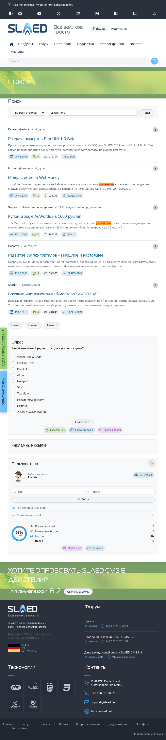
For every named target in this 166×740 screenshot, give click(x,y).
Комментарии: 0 (84, 430)
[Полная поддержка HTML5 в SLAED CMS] (49, 687)
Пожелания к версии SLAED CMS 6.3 (109, 637)
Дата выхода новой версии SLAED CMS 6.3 (113, 652)
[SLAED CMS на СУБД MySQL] (32, 687)
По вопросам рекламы (148, 734)
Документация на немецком (116, 13)
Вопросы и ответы (88, 724)
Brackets (22, 369)
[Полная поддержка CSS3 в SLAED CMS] (66, 687)
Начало (33, 325)
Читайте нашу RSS (96, 13)
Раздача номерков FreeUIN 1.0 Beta (42, 138)
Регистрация (119, 29)
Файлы (63, 724)
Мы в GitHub (20, 13)
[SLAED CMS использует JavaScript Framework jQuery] (15, 704)
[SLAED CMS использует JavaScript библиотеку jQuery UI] (32, 704)
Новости (136, 44)
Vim (19, 387)
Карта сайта (20, 728)
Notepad (22, 381)
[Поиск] (154, 61)
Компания (18, 51)
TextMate (23, 393)
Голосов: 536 (57, 430)
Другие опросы (112, 430)
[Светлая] (10, 13)
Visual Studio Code (29, 356)
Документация (118, 724)
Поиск (146, 112)
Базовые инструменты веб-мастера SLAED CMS (53, 294)
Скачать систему (78, 591)
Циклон (89, 621)
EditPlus (22, 405)
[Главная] (11, 44)
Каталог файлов (112, 44)
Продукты (25, 44)
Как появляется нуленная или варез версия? (42, 4)
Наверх (52, 325)
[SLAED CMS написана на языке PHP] (15, 687)
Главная (8, 724)
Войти (85, 499)
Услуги (44, 44)
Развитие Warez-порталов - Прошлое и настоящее (55, 255)
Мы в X (58, 13)
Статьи (12, 284)
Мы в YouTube (39, 13)
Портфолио (143, 724)
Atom (20, 375)
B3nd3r (71, 234)
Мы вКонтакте (77, 13)
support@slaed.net (103, 702)
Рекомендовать (154, 13)
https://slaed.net (101, 711)
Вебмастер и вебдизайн (37, 207)
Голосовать (82, 422)
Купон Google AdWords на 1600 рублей (44, 216)
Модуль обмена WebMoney (34, 177)
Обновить (97, 548)
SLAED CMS (74, 195)
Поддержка (85, 44)
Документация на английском (135, 13)
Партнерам (62, 44)
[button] (98, 29)
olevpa (93, 626)
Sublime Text (25, 363)
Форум (12, 207)
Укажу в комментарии (31, 411)
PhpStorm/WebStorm (30, 399)
